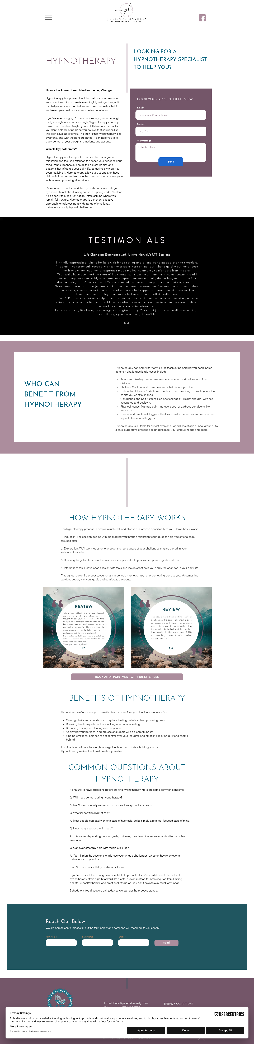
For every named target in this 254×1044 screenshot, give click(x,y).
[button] (127, 676)
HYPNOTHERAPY (81, 61)
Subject (140, 124)
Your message (144, 141)
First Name (51, 937)
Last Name (87, 937)
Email (140, 108)
